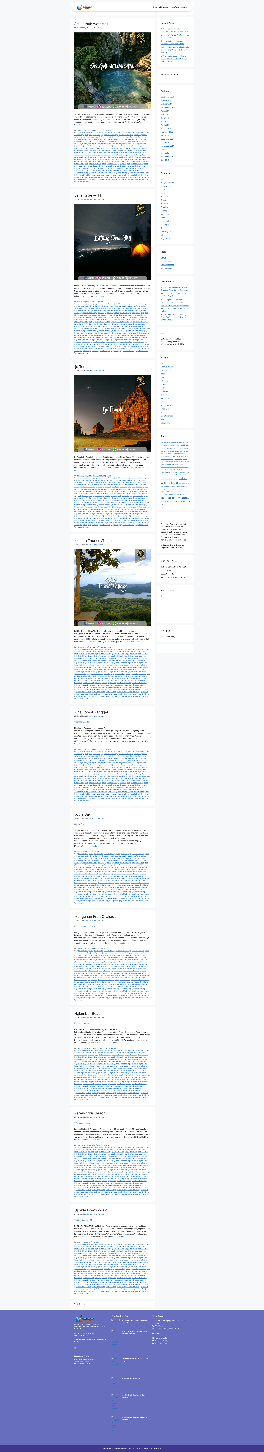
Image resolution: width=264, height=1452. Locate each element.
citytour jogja (98, 135)
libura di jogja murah (113, 146)
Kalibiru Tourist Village (93, 541)
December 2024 (167, 139)
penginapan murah (96, 157)
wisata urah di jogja (142, 177)
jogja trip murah (142, 143)
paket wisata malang (184, 483)
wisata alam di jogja (100, 170)
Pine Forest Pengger (91, 712)
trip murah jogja (129, 168)
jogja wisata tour (89, 146)
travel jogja (99, 166)
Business (164, 204)
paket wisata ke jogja (105, 155)
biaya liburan (98, 132)
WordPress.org (167, 268)
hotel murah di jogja (135, 139)
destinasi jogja (93, 137)
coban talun (171, 445)
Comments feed (167, 265)
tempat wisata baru (123, 161)
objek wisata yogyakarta (101, 150)
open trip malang (170, 469)
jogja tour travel (106, 143)
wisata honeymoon (137, 173)
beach (79, 1048)
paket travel (118, 152)
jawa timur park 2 (174, 448)
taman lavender (169, 494)
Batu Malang (174, 442)
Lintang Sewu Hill (88, 195)
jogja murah (96, 143)
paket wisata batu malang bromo (169, 479)
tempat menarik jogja (139, 159)
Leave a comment (83, 182)
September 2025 (168, 107)
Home (155, 7)
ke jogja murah (100, 146)
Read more (78, 125)
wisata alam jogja (113, 170)
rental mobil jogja (120, 157)
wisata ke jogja (111, 175)
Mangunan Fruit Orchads (95, 916)
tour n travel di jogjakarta (139, 164)
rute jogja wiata (132, 157)
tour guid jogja (125, 164)
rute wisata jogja (144, 157)
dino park (176, 445)
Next (82, 1304)
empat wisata (119, 137)
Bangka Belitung (167, 183)
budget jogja (89, 135)
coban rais (185, 442)
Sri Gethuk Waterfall (91, 24)
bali (162, 179)
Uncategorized (167, 232)
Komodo (182, 451)
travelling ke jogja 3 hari (91, 168)
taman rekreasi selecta (179, 494)
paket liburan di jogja (95, 152)
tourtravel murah (88, 166)
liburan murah (95, 148)
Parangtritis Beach (89, 1113)
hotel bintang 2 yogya (86, 139)
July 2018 (165, 160)
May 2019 (165, 153)
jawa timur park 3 (184, 448)
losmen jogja (132, 148)
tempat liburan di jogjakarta (121, 159)
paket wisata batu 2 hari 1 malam (173, 472)
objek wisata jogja (85, 150)
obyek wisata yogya (140, 150)
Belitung (164, 197)
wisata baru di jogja (127, 170)
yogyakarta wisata (141, 179)
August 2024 (166, 142)
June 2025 (165, 118)
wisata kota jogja (123, 175)
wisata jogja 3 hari (84, 175)
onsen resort (168, 456)
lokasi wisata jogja (106, 148)
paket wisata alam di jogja (132, 152)
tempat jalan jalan (105, 159)
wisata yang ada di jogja (82, 179)
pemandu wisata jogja (81, 157)
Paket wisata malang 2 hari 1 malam (170, 486)
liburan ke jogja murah (81, 148)
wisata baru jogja (140, 170)
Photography (92, 130)
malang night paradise (175, 453)
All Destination (164, 7)
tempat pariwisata (80, 161)
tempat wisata (92, 161)
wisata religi (130, 177)
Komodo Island (167, 221)
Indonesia (80, 130)
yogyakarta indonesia (126, 179)
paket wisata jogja (91, 155)
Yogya (107, 179)
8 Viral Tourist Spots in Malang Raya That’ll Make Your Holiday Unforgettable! (174, 58)
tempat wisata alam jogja (107, 161)
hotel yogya (102, 141)
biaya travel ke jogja (138, 132)
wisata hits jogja (124, 173)
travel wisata (136, 166)
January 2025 (166, 135)
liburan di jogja (126, 146)
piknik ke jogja (109, 157)
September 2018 (168, 156)
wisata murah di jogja (87, 177)
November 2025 (167, 100)
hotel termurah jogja (90, 141)
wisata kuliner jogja (136, 175)
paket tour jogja (108, 152)
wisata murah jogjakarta (103, 177)
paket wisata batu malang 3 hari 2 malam (178, 474)
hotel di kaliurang (100, 139)
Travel (100, 130)
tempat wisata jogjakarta (97, 164)
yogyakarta (114, 179)
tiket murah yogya (113, 164)
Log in (163, 258)
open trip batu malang (179, 456)
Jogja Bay (82, 814)
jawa (85, 130)
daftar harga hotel (140, 135)
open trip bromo (178, 459)
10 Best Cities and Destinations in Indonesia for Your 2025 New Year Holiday (175, 49)
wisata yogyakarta (98, 179)
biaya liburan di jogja (111, 132)
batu (163, 190)
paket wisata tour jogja (122, 155)
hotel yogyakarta (113, 141)
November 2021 (167, 146)
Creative (79, 851)
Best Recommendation (179, 7)
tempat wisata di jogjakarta (140, 161)
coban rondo (164, 445)
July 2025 (165, 114)
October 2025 (166, 104)
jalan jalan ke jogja (138, 141)
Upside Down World (91, 1210)
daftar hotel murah (80, 137)
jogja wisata (78, 146)
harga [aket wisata (131, 137)
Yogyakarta (107, 130)
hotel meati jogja (112, 139)
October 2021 (166, 149)
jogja (89, 143)
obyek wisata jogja (125, 150)
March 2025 (166, 128)
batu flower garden (166, 442)
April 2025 (165, 125)
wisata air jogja (87, 170)
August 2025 (166, 111)
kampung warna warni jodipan (170, 451)
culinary (164, 211)
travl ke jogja (104, 168)
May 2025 (165, 121)
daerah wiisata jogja (111, 135)
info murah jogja (125, 141)
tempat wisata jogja (81, 164)
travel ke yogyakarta (124, 166)
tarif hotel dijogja (93, 159)
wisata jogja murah (98, 175)
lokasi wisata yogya (121, 148)
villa (162, 235)
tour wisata (78, 166)
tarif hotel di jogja (80, 159)
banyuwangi (166, 186)
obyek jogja (115, 150)
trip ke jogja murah (116, 168)
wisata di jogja (113, 173)
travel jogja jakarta (109, 166)
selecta (181, 491)
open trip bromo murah (178, 461)
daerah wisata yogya (126, 135)
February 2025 (167, 132)
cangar (180, 442)
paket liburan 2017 (80, 152)
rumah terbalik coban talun (172, 491)
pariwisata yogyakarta (138, 155)
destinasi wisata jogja (106, 137)
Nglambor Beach (88, 1013)
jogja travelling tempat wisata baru (124, 143)
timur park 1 (170, 501)
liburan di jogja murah (139, 146)
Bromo (163, 200)
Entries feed (166, 261)
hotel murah (123, 139)
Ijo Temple (82, 366)
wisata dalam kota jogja (82, 173)
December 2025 (167, 97)
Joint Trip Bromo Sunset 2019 (131, 1378)
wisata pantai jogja (119, 177)
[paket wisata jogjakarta (85, 132)
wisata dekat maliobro (99, 173)
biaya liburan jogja (124, 132)
